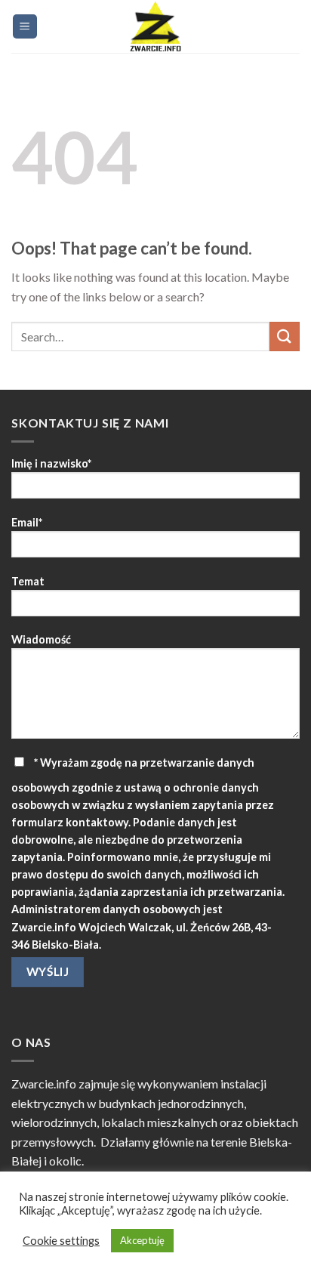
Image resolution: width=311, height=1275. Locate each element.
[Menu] (25, 26)
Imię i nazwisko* (51, 463)
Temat (28, 581)
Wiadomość (41, 639)
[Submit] (284, 336)
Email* (26, 522)
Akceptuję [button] (142, 1240)
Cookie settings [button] (61, 1240)
